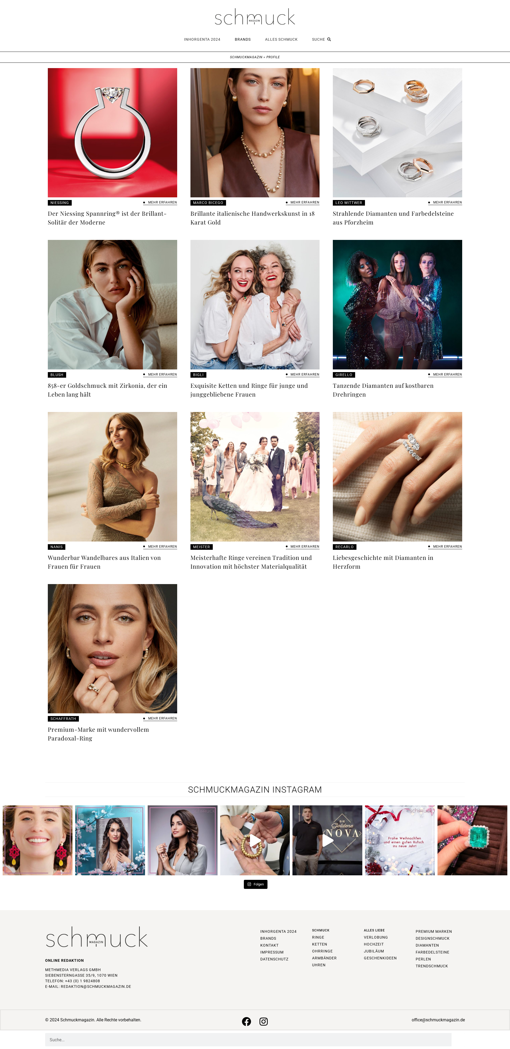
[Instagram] (263, 1021)
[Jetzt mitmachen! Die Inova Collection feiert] (327, 840)
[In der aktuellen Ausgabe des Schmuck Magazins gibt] (472, 840)
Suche (319, 39)
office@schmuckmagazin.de (438, 1019)
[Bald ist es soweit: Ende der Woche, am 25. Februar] (183, 840)
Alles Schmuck (281, 39)
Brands (243, 39)
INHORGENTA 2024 (202, 39)
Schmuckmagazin (246, 57)
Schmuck (321, 930)
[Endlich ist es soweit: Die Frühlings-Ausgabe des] (110, 840)
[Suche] (458, 1039)
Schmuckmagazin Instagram (255, 790)
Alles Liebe (374, 930)
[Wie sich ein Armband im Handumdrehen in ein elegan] (255, 840)
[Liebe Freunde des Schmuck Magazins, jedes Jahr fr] (400, 840)
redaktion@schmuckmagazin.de (96, 986)
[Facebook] (246, 1021)
